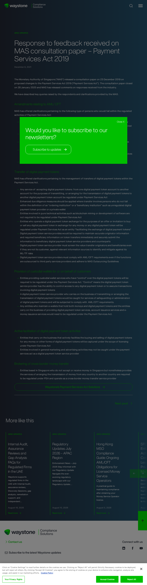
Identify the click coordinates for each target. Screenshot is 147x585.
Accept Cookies (107, 579)
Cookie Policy (47, 572)
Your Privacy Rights (13, 579)
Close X (120, 121)
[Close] (141, 569)
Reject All (131, 579)
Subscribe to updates (47, 149)
